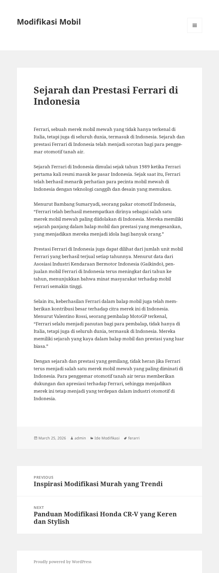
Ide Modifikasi (107, 438)
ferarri (134, 438)
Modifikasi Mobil (49, 21)
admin (80, 438)
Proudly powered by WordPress (62, 561)
